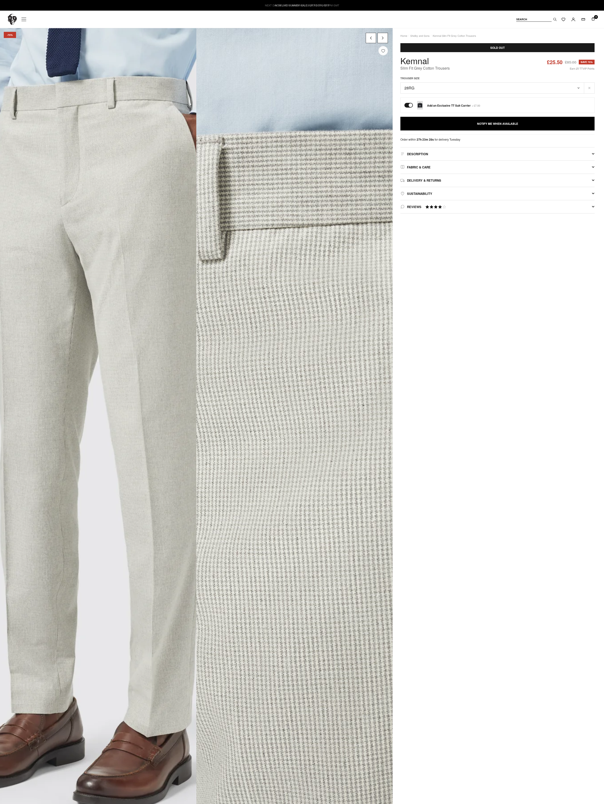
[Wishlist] (563, 19)
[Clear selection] (589, 88)
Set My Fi (575, 787)
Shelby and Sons (420, 36)
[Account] (573, 19)
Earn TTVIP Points (582, 68)
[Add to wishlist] (383, 50)
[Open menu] (24, 19)
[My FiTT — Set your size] (583, 19)
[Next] (383, 38)
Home (403, 36)
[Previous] (371, 38)
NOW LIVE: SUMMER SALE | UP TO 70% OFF (302, 5)
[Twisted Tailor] (12, 19)
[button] (436, 207)
